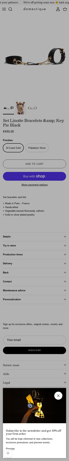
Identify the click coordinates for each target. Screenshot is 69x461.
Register (10, 448)
